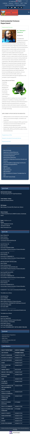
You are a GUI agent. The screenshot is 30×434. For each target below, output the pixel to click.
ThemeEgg (15, 429)
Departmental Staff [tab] (6, 141)
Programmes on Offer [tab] (7, 135)
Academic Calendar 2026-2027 (9, 340)
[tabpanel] (15, 81)
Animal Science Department (9, 157)
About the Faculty (7, 150)
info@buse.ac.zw (7, 220)
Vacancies (11, 3)
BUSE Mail (5, 3)
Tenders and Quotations (9, 5)
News (22, 3)
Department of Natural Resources (10, 152)
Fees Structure (5, 341)
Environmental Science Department (11, 154)
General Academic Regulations (9, 334)
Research (5, 166)
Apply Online (5, 338)
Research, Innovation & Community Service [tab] (11, 138)
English (19, 1)
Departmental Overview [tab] (7, 27)
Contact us (17, 3)
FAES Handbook (6, 171)
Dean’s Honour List (7, 169)
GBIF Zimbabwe (6, 168)
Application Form (5, 336)
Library (25, 3)
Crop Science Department (9, 155)
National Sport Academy (20, 5)
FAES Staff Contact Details (9, 176)
